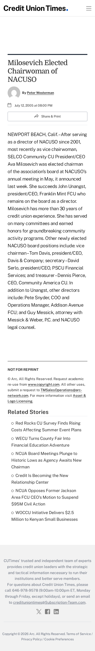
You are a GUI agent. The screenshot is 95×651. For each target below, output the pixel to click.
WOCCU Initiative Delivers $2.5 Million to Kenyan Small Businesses (44, 516)
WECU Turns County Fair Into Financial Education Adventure (40, 442)
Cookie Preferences (59, 639)
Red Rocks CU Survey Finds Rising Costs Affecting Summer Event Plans (46, 426)
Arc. (32, 634)
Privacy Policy (31, 639)
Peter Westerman (40, 93)
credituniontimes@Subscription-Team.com (49, 602)
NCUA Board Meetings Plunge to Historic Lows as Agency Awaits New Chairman (46, 460)
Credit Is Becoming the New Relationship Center (39, 479)
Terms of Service (78, 634)
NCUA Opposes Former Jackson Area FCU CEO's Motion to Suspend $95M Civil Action (44, 497)
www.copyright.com (43, 384)
